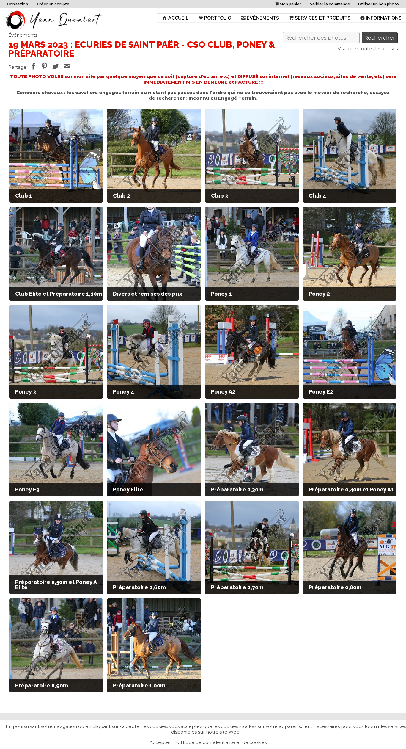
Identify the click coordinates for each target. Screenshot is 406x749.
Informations (384, 18)
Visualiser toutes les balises (368, 48)
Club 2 (121, 195)
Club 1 (23, 195)
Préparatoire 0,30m (237, 489)
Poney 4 (123, 391)
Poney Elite (128, 489)
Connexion (17, 4)
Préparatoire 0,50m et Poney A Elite (56, 584)
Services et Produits (322, 18)
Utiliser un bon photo (378, 4)
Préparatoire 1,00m (139, 685)
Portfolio (217, 18)
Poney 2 (319, 294)
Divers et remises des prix (147, 294)
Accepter (160, 742)
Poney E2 (321, 391)
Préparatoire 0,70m (237, 587)
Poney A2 (223, 391)
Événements (263, 18)
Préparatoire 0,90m (41, 685)
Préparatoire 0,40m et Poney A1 (351, 489)
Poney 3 (25, 391)
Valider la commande (330, 4)
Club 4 (317, 195)
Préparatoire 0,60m (139, 587)
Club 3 (219, 195)
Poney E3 (27, 489)
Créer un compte (53, 4)
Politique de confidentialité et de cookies (220, 742)
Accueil (178, 18)
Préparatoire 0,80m (335, 587)
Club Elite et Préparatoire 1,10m (58, 294)
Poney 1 (221, 294)
